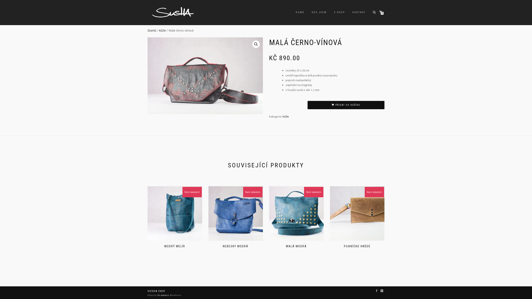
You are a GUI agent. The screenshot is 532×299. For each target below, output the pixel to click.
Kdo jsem (319, 12)
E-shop (339, 12)
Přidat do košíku (347, 105)
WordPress (175, 295)
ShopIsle (152, 295)
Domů (300, 12)
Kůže (162, 30)
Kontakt (359, 12)
